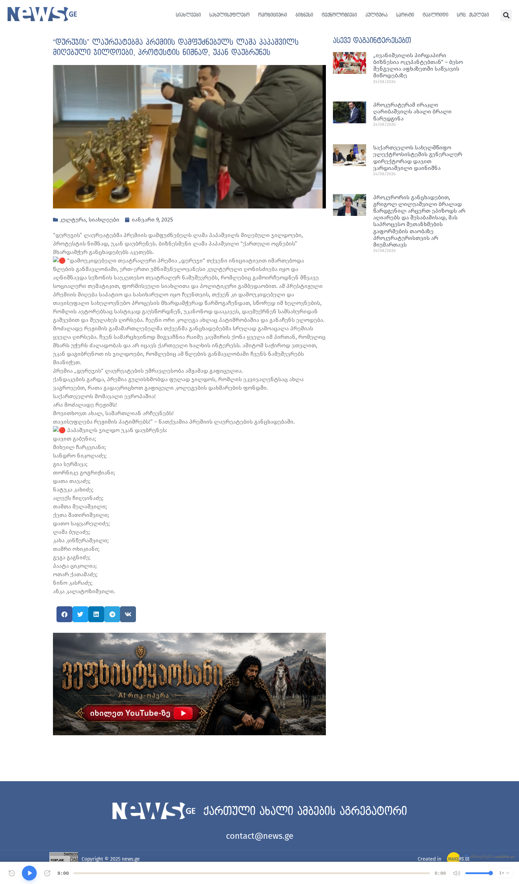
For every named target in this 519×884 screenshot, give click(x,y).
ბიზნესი (304, 15)
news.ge (131, 859)
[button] (506, 15)
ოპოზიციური (272, 15)
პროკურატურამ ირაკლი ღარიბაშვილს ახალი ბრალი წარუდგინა (412, 111)
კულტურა (376, 15)
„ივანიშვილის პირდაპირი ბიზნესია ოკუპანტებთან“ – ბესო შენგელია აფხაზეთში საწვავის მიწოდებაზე (418, 65)
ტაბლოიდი (435, 15)
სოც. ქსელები (473, 15)
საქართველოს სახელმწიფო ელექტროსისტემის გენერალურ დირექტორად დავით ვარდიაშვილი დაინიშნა (417, 157)
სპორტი (405, 15)
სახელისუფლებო (229, 15)
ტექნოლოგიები (339, 15)
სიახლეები (188, 15)
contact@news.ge (259, 836)
